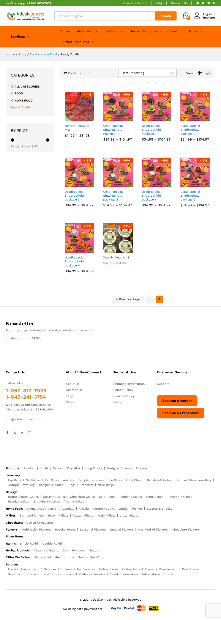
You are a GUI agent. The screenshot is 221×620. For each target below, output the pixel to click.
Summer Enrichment (23, 574)
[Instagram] (213, 3)
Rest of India (64, 557)
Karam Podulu (103, 508)
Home (65, 31)
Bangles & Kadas (159, 480)
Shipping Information (129, 383)
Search (166, 16)
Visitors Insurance (92, 574)
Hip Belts (14, 480)
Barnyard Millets (32, 515)
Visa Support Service (58, 574)
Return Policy (123, 389)
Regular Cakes (18, 501)
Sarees (58, 468)
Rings (71, 485)
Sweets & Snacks (159, 508)
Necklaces (33, 480)
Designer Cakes (54, 496)
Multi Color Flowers (36, 529)
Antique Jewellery (21, 485)
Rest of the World (91, 557)
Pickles (137, 508)
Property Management (161, 569)
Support (163, 383)
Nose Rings (106, 485)
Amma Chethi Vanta (41, 508)
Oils (65, 550)
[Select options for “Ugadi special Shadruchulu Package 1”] (113, 118)
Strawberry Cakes (46, 501)
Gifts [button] (193, 31)
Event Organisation (124, 574)
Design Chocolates (40, 522)
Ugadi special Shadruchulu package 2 (190, 129)
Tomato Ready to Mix (77, 127)
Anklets (68, 480)
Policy (117, 402)
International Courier (158, 574)
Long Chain (134, 480)
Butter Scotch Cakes (23, 496)
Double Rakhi (52, 543)
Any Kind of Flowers (153, 529)
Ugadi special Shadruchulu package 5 (190, 195)
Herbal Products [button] (143, 31)
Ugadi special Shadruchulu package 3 (74, 195)
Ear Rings (52, 480)
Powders (78, 550)
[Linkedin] (22, 433)
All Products (87, 31)
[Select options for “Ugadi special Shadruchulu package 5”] (190, 184)
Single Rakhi (29, 543)
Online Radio (108, 569)
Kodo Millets (106, 515)
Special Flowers (122, 529)
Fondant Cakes (131, 496)
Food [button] (173, 31)
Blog (159, 3)
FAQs (69, 396)
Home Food (23, 100)
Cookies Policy (123, 396)
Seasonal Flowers (93, 529)
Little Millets (129, 515)
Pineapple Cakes (179, 496)
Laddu (123, 508)
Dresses (142, 468)
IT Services (48, 569)
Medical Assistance (22, 569)
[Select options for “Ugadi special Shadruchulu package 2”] (190, 118)
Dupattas (74, 468)
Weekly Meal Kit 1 (116, 257)
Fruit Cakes (154, 496)
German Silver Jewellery (193, 480)
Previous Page (129, 299)
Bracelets (86, 485)
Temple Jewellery (91, 480)
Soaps (93, 550)
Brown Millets (58, 515)
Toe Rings (115, 480)
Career (71, 402)
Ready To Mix (20, 107)
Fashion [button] (111, 31)
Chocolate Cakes (82, 496)
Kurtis (44, 468)
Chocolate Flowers (186, 529)
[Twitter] (203, 3)
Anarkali (29, 468)
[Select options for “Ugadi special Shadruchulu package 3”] (74, 184)
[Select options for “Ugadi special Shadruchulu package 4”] (151, 184)
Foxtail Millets (83, 515)
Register (209, 17)
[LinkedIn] (208, 3)
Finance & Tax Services (78, 569)
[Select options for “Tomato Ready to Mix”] (74, 118)
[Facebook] (198, 3)
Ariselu (84, 508)
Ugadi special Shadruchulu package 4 (151, 195)
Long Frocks (94, 468)
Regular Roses (65, 529)
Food (18, 93)
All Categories (27, 86)
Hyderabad (43, 557)
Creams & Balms (46, 550)
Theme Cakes (74, 501)
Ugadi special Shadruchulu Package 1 (113, 129)
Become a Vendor (135, 3)
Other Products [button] (76, 42)
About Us (72, 383)
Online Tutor (131, 569)
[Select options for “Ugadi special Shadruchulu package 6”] (74, 250)
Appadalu (67, 508)
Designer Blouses (119, 468)
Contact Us (179, 3)
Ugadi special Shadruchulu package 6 (74, 261)
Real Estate (190, 569)
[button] (113, 250)
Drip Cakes (107, 496)
